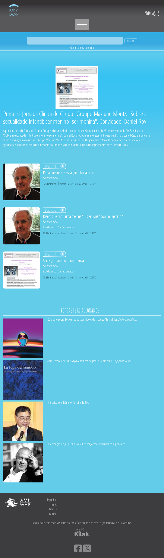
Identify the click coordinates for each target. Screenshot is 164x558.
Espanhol (52, 500)
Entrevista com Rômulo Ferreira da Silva (68, 402)
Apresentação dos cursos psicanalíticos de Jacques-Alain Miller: (89, 361)
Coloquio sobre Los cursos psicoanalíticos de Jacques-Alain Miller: (92, 319)
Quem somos (77, 48)
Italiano (53, 514)
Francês (53, 509)
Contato (90, 48)
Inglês (54, 504)
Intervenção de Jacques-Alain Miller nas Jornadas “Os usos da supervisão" (86, 444)
